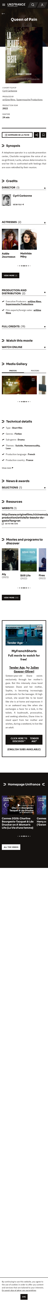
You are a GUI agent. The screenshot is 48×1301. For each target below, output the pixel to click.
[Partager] (36, 135)
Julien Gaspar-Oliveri (26, 669)
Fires (42, 575)
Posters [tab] (35, 370)
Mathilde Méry (26, 255)
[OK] (24, 1297)
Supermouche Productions (29, 99)
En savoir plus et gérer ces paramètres (19, 1290)
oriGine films (8, 99)
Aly (4, 574)
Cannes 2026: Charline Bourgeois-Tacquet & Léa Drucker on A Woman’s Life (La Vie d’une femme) (17, 823)
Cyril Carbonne (9, 90)
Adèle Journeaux (8, 255)
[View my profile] (42, 5)
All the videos (11, 847)
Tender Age (17, 667)
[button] (33, 379)
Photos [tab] (13, 370)
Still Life (25, 575)
